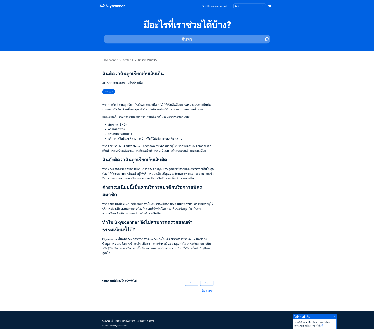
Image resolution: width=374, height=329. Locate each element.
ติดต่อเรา (207, 291)
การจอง (128, 60)
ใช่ (191, 283)
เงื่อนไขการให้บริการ (145, 321)
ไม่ (206, 283)
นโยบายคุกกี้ (107, 321)
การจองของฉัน (147, 60)
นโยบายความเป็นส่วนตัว (125, 321)
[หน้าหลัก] (112, 6)
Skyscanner (110, 60)
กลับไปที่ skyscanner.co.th (215, 6)
